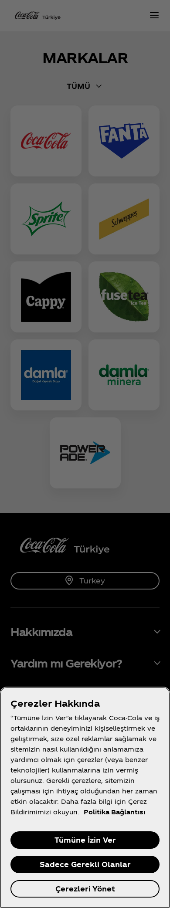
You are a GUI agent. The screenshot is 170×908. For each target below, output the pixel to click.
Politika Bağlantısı (114, 812)
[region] (85, 797)
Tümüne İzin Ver (85, 840)
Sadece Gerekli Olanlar (85, 864)
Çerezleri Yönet (85, 888)
